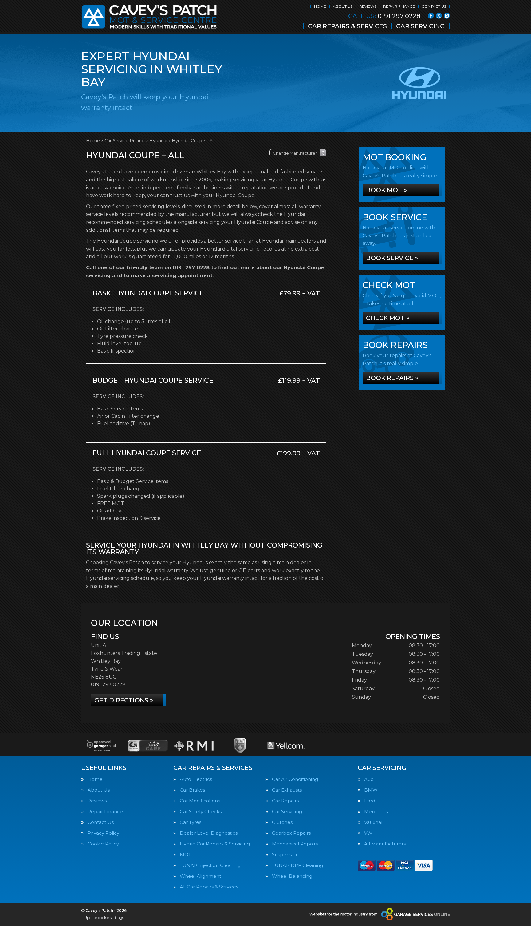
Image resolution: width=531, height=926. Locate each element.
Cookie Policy (103, 843)
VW (368, 833)
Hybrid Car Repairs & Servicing (215, 843)
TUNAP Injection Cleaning (210, 865)
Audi (369, 779)
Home (320, 6)
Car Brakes (192, 790)
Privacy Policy (103, 833)
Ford (369, 800)
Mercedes (376, 811)
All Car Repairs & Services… (211, 886)
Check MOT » (387, 318)
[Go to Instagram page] (447, 16)
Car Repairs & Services (347, 26)
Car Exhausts (287, 790)
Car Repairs (285, 800)
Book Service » (392, 258)
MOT (185, 854)
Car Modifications (200, 800)
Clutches (282, 822)
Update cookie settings (104, 917)
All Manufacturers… (386, 843)
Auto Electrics (196, 779)
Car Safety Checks (201, 811)
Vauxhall (374, 822)
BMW (371, 790)
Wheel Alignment (200, 876)
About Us (342, 6)
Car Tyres (190, 822)
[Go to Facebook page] (431, 16)
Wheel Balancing (292, 876)
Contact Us (434, 6)
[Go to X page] (439, 16)
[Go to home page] (149, 17)
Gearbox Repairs (291, 833)
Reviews (367, 6)
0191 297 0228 (384, 16)
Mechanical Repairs (295, 843)
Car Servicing (420, 26)
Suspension (285, 854)
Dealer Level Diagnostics (209, 833)
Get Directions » (123, 700)
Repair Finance (399, 6)
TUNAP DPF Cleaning (297, 865)
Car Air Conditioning (295, 779)
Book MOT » (386, 190)
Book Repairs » (392, 378)
